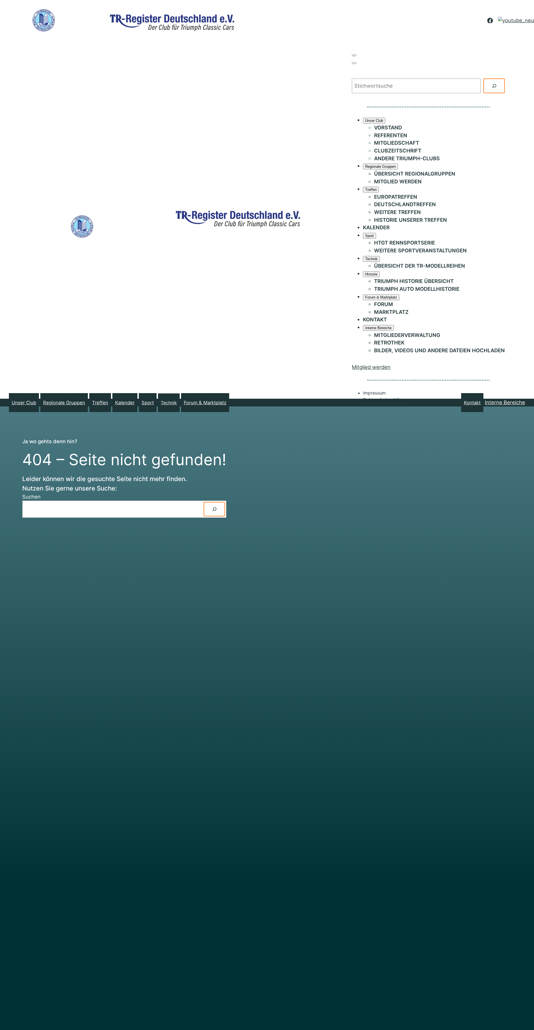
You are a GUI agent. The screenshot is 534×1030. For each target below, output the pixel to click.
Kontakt (472, 402)
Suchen (31, 497)
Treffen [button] (100, 402)
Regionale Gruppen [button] (64, 402)
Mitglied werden (371, 367)
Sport (148, 402)
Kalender (125, 402)
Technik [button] (169, 402)
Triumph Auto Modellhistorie (416, 289)
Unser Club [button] (24, 402)
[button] (354, 55)
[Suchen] (494, 85)
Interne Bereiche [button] (505, 402)
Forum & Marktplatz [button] (205, 402)
